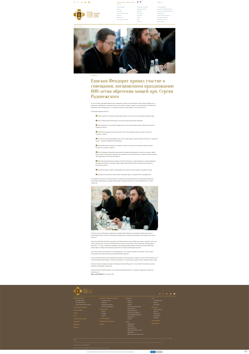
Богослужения (155, 311)
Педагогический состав (162, 19)
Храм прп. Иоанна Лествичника (81, 302)
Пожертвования (155, 323)
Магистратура (104, 313)
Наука (152, 298)
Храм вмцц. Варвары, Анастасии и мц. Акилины (83, 304)
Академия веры (155, 317)
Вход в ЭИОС (119, 11)
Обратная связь (120, 17)
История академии (121, 7)
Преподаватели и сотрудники (107, 321)
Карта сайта (107, 347)
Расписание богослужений (142, 7)
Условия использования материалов (87, 347)
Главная (75, 26)
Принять (153, 351)
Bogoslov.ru (139, 21)
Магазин (138, 17)
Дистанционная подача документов (107, 306)
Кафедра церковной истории (132, 328)
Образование (129, 298)
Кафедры (128, 321)
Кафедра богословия (130, 326)
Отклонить (159, 351)
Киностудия (139, 15)
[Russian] (137, 1)
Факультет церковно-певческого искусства (134, 306)
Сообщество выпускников (80, 318)
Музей (138, 19)
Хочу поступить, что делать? (106, 300)
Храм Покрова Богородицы (80, 300)
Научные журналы (156, 304)
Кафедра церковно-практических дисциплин (134, 330)
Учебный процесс (160, 13)
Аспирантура (104, 315)
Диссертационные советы (157, 300)
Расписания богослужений (80, 307)
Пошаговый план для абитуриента (107, 304)
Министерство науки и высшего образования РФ (82, 345)
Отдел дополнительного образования (133, 312)
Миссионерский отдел (156, 315)
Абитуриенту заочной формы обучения (165, 11)
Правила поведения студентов (163, 15)
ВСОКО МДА (129, 318)
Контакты (119, 9)
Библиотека (139, 11)
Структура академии (161, 7)
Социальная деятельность (157, 309)
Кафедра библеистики (131, 324)
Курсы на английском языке (122, 13)
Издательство (140, 13)
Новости (80, 26)
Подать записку (160, 21)
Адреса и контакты (77, 347)
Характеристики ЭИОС (131, 316)
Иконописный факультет (131, 308)
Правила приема (104, 302)
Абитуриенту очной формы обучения (164, 9)
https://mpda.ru (154, 342)
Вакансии (102, 324)
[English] (140, 1)
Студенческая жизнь (156, 313)
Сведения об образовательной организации (134, 314)
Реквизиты (119, 15)
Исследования (155, 302)
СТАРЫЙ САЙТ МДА (155, 320)
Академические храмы (141, 9)
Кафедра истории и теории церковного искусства (135, 334)
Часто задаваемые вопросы (122, 19)
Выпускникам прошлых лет (162, 17)
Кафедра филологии (130, 332)
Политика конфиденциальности (99, 347)
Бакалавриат (104, 311)
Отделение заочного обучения (132, 310)
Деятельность (154, 307)
